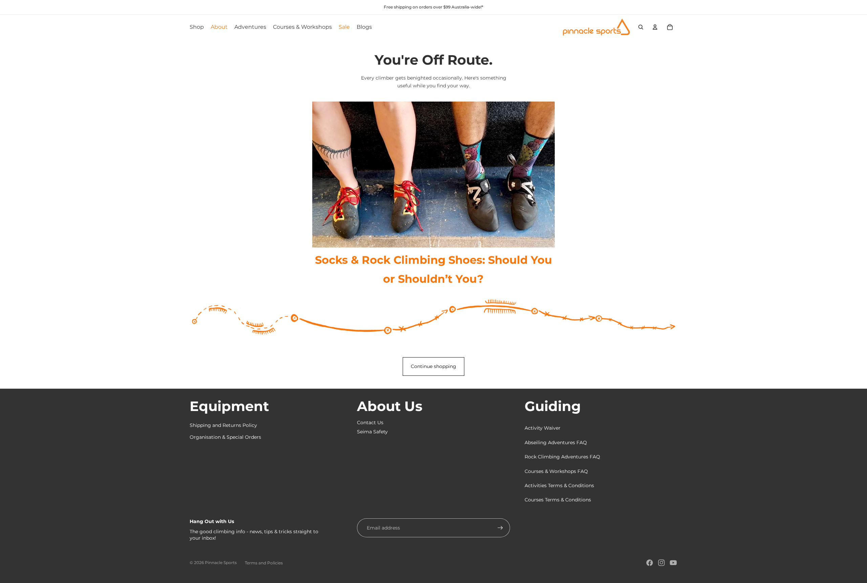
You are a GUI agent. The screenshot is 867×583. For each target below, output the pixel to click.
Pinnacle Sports (221, 562)
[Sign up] (500, 527)
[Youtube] (673, 563)
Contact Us (370, 422)
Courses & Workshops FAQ (556, 471)
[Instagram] (661, 563)
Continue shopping (433, 366)
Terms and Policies (264, 562)
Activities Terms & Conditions (559, 485)
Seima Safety (372, 432)
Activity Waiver (543, 428)
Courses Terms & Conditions (558, 500)
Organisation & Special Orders (225, 437)
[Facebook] (650, 563)
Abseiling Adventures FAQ (556, 442)
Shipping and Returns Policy (223, 425)
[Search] (640, 27)
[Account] (655, 27)
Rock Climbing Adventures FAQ (562, 457)
